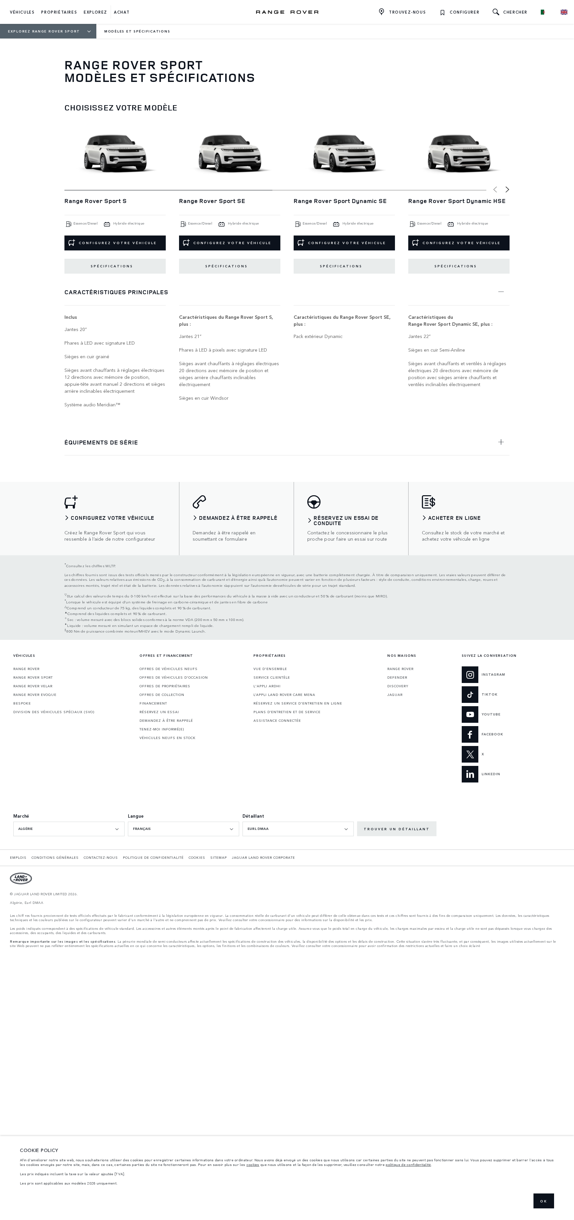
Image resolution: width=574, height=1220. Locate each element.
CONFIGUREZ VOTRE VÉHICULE (118, 242)
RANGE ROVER (26, 668)
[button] (507, 190)
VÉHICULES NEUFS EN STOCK (168, 737)
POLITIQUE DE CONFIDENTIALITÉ (153, 857)
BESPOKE (22, 703)
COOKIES (197, 857)
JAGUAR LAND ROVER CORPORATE (263, 857)
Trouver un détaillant (397, 829)
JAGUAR (395, 694)
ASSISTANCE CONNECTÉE (277, 720)
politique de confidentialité (408, 1164)
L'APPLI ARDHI (267, 686)
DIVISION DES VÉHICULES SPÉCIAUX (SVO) (53, 712)
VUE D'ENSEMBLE (270, 668)
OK (543, 1201)
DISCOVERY (398, 686)
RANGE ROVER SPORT (33, 677)
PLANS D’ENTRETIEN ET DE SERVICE (287, 712)
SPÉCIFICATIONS (112, 266)
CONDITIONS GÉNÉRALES (55, 857)
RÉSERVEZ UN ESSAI (159, 712)
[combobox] (69, 829)
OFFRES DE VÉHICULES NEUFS (169, 668)
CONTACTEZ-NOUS (101, 857)
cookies (252, 1164)
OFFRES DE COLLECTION (162, 694)
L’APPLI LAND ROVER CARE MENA (284, 694)
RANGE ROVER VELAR (32, 686)
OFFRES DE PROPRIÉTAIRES (165, 686)
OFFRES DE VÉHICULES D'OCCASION (174, 677)
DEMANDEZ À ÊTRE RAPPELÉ (166, 720)
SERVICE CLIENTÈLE (271, 677)
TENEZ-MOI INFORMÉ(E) (162, 729)
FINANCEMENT (153, 703)
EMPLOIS (18, 857)
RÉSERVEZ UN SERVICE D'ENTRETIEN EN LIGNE (297, 703)
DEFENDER (397, 677)
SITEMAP (218, 857)
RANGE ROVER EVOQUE (34, 694)
